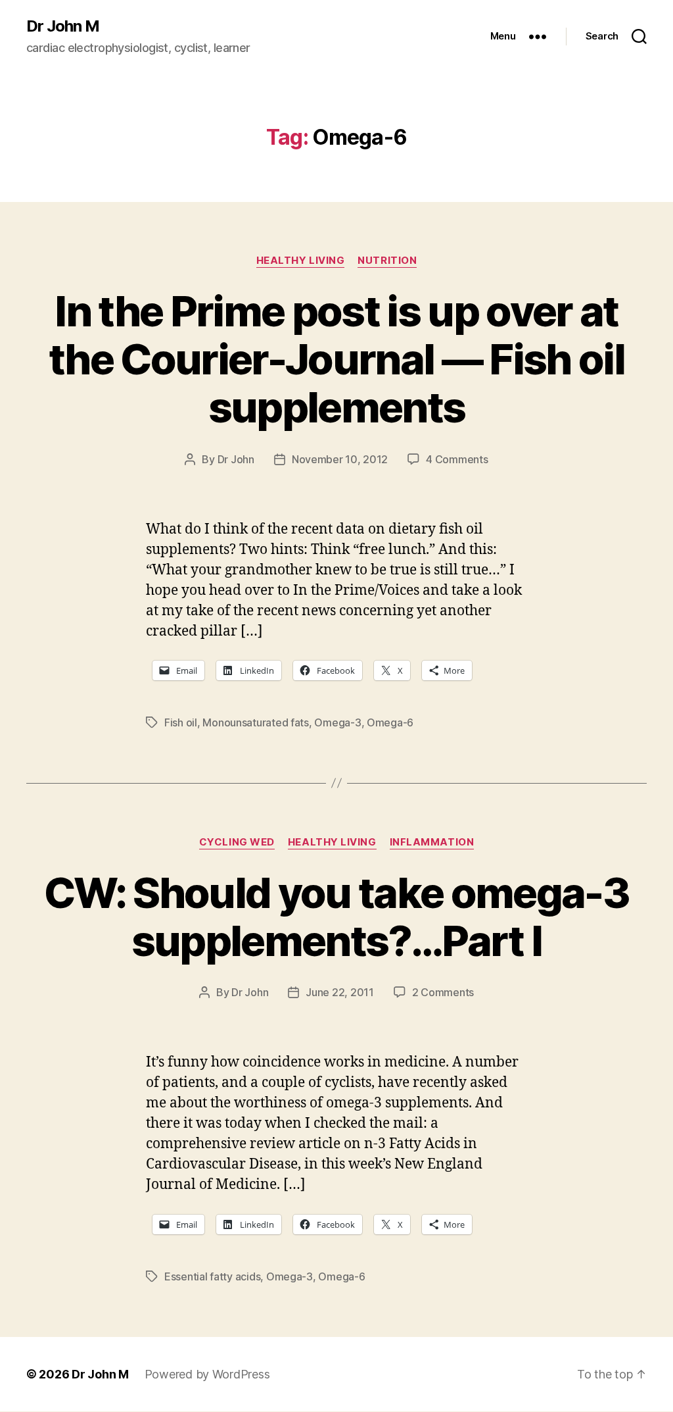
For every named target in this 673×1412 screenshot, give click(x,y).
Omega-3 (337, 722)
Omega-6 (390, 722)
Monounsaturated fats (255, 722)
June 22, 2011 (340, 992)
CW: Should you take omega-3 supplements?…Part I (336, 916)
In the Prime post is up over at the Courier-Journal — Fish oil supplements (336, 359)
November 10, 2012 (340, 459)
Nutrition (387, 260)
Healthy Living (300, 260)
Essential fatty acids (212, 1276)
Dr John (236, 459)
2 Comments (443, 992)
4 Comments (457, 459)
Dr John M (62, 26)
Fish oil (180, 722)
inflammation (432, 842)
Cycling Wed (237, 842)
